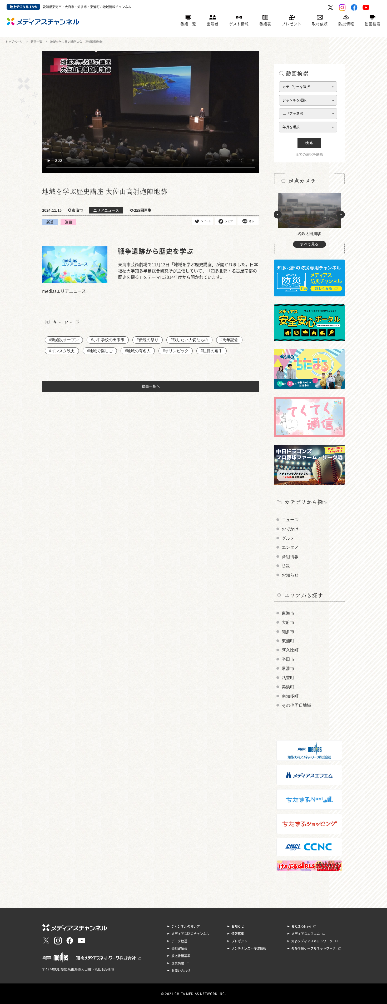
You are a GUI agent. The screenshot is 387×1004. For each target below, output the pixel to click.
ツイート (206, 221)
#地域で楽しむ (100, 351)
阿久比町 (290, 650)
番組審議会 (179, 948)
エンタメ (290, 547)
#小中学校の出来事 (108, 339)
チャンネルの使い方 (185, 926)
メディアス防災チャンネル (190, 933)
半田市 (288, 659)
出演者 (213, 24)
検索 (309, 142)
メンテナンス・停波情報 (248, 948)
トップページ (14, 41)
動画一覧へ (151, 386)
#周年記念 (229, 339)
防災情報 (346, 24)
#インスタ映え (62, 351)
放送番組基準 (180, 955)
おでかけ (290, 529)
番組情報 (290, 556)
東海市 (288, 613)
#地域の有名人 (138, 351)
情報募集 (237, 933)
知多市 (288, 631)
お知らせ (290, 575)
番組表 (265, 24)
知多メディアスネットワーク (312, 941)
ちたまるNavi (301, 926)
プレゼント (291, 24)
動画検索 (372, 24)
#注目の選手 (211, 351)
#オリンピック (175, 351)
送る (251, 221)
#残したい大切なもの (189, 339)
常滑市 (288, 668)
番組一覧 (188, 24)
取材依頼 (320, 24)
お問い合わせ (180, 970)
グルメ (288, 538)
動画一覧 (36, 41)
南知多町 (290, 696)
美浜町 (288, 687)
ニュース (290, 520)
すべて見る (309, 244)
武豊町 (288, 677)
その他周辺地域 (296, 705)
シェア (229, 221)
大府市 (288, 622)
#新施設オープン (64, 339)
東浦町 (288, 641)
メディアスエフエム (305, 933)
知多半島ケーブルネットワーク (313, 948)
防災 (286, 566)
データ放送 (179, 941)
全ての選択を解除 (309, 154)
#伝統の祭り (147, 339)
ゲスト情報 (239, 24)
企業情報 (177, 963)
